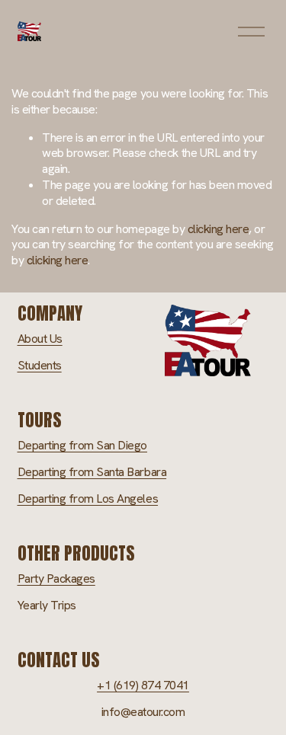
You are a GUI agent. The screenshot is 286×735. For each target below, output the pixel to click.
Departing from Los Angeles (88, 499)
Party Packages (56, 578)
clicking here (218, 229)
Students (40, 365)
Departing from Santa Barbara (92, 472)
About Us (40, 339)
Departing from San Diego (82, 445)
